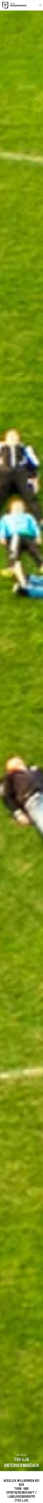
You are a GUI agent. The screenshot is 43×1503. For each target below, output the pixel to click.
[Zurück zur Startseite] (15, 5)
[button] (40, 5)
